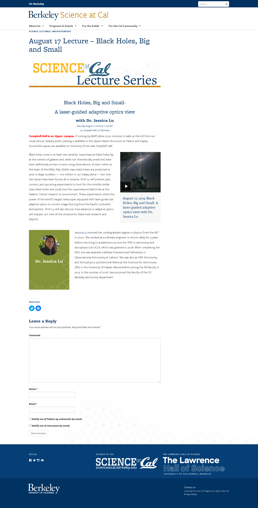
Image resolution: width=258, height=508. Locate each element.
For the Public (91, 26)
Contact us (190, 487)
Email (33, 404)
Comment (34, 335)
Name (33, 389)
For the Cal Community (123, 26)
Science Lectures (40, 31)
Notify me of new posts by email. (51, 425)
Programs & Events (61, 26)
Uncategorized (61, 31)
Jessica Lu (81, 232)
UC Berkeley (36, 4)
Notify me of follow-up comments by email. (57, 419)
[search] (226, 4)
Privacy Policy (190, 494)
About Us (34, 26)
